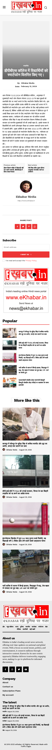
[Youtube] (26, 669)
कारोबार (5, 721)
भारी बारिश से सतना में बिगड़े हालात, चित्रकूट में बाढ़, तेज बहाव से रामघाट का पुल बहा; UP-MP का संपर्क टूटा (34, 370)
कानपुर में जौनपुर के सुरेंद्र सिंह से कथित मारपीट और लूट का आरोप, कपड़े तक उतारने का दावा (34, 332)
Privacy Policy (30, 261)
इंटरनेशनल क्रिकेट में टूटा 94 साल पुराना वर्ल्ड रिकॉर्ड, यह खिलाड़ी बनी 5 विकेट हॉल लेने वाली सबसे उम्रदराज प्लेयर (33, 357)
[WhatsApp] (34, 226)
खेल (4, 730)
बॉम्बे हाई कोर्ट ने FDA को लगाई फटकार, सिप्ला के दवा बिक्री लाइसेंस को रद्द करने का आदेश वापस (33, 345)
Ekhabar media (27, 83)
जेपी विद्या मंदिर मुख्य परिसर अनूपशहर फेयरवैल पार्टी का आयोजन (36, 170)
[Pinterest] (28, 226)
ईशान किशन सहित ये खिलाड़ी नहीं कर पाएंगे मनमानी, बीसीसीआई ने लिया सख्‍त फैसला (13, 170)
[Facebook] (17, 226)
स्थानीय (26, 66)
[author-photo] (4, 449)
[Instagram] (12, 669)
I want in (24, 254)
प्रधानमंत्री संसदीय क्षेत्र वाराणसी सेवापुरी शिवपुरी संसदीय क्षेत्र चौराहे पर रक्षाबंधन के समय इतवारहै (34, 382)
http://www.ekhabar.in (26, 201)
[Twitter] (23, 226)
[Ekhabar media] (26, 187)
